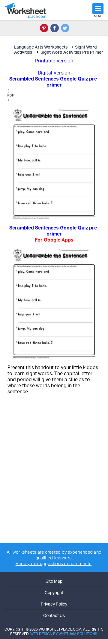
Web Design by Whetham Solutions (63, 633)
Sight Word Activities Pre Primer (71, 52)
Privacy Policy (54, 603)
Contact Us (54, 615)
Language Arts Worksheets (41, 46)
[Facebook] (54, 28)
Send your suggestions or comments (54, 563)
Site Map (54, 581)
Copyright (54, 592)
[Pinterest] (44, 28)
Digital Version (54, 73)
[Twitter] (65, 28)
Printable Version (54, 61)
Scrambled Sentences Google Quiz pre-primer (54, 234)
